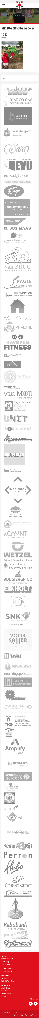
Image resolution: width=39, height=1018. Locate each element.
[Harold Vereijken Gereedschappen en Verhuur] (19, 207)
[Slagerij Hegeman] (19, 656)
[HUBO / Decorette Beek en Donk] (19, 867)
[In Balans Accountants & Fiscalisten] (19, 832)
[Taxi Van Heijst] (19, 221)
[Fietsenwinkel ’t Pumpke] (19, 786)
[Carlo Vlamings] (19, 90)
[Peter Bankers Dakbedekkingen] (19, 470)
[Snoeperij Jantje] (19, 601)
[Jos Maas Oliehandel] (19, 228)
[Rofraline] (19, 377)
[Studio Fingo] (19, 191)
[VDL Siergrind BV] (19, 577)
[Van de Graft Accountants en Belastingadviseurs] (19, 132)
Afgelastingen (5, 987)
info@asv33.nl (7, 971)
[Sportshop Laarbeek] (19, 776)
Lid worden (5, 996)
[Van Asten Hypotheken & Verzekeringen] (19, 309)
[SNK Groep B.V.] (19, 618)
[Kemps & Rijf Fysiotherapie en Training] (19, 846)
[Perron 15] (19, 855)
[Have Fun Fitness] (19, 342)
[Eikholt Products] (19, 589)
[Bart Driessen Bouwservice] (19, 490)
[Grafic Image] (19, 666)
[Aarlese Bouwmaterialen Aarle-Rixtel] (19, 682)
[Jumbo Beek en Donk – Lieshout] (19, 454)
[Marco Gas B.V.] (19, 101)
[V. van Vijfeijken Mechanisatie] (19, 524)
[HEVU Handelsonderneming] (19, 164)
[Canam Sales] (19, 817)
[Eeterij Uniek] (19, 798)
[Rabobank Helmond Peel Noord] (19, 912)
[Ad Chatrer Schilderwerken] (19, 438)
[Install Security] (19, 176)
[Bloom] (19, 807)
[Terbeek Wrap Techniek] (19, 388)
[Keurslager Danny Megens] (19, 406)
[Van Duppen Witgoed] (19, 674)
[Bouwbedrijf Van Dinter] (19, 364)
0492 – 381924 (8, 968)
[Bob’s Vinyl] (19, 428)
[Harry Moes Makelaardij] (19, 732)
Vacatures (4, 990)
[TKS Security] (19, 720)
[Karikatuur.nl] (19, 944)
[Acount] (19, 535)
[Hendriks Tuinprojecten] (19, 763)
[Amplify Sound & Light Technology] (19, 746)
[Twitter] (36, 1004)
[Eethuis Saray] (19, 148)
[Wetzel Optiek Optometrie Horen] (19, 551)
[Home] (19, 5)
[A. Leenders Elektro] (19, 355)
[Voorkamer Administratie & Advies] (19, 640)
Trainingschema (6, 993)
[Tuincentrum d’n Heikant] (19, 933)
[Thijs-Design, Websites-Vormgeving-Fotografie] (19, 294)
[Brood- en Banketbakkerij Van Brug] (19, 259)
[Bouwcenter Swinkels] (19, 566)
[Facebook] (31, 1004)
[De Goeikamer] (19, 882)
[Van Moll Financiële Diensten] (19, 395)
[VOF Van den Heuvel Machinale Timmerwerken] (19, 182)
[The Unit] (19, 417)
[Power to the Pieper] (19, 238)
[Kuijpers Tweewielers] (19, 708)
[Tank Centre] (19, 512)
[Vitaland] (19, 326)
